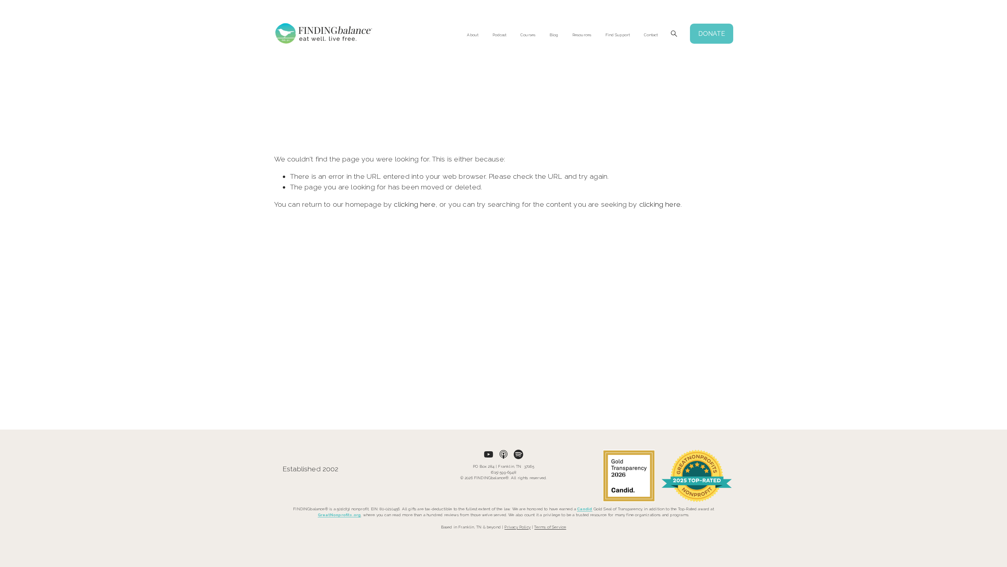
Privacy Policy (517, 527)
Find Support (617, 35)
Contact (651, 35)
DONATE (711, 33)
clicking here (414, 204)
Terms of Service (550, 527)
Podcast (499, 35)
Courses (527, 35)
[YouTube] (488, 454)
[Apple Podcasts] (503, 454)
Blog (554, 35)
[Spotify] (518, 454)
